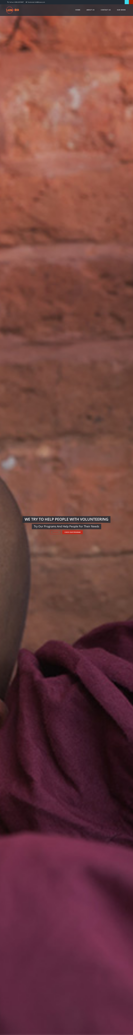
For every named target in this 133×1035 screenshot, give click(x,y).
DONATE (55, 532)
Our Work (121, 10)
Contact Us (106, 10)
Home (77, 10)
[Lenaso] (12, 10)
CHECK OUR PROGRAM (73, 532)
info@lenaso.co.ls (40, 2)
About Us (91, 10)
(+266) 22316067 (19, 2)
